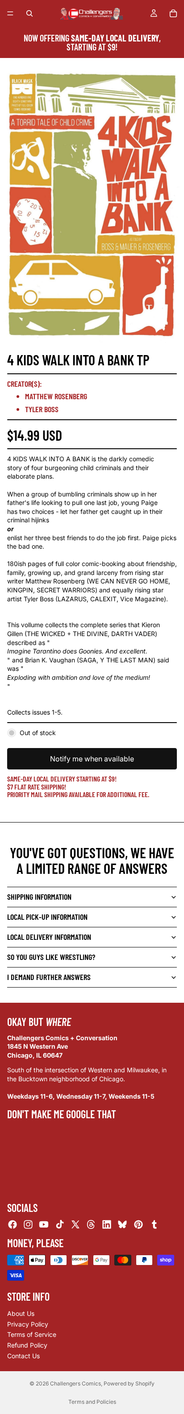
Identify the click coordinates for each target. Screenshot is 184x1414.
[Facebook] (12, 1224)
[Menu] (10, 13)
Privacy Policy (27, 1324)
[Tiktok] (59, 1224)
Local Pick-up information (47, 917)
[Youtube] (43, 1224)
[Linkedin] (106, 1224)
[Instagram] (28, 1224)
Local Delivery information (49, 937)
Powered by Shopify (129, 1383)
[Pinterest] (138, 1224)
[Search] (29, 13)
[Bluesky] (122, 1224)
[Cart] (173, 13)
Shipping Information (39, 896)
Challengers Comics (75, 1383)
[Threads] (91, 1224)
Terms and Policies (92, 1401)
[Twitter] (75, 1224)
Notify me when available (92, 758)
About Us (20, 1313)
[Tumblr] (154, 1224)
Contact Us (23, 1355)
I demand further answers (49, 977)
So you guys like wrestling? (51, 957)
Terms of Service (31, 1334)
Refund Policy (27, 1345)
